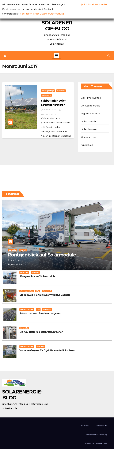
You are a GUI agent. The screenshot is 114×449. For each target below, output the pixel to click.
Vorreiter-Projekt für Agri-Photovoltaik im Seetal (47, 350)
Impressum (101, 426)
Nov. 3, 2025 (16, 260)
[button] (108, 55)
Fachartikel (61, 91)
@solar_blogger (18, 264)
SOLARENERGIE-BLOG (57, 26)
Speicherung (46, 95)
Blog (37, 291)
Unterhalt (87, 144)
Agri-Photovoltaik (91, 97)
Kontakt (85, 426)
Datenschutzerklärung (96, 435)
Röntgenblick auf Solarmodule (42, 255)
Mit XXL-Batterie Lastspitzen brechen (41, 332)
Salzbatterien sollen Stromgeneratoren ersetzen (53, 105)
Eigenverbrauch (90, 113)
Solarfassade (88, 121)
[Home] (5, 55)
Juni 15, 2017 (50, 110)
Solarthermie (89, 129)
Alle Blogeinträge (48, 91)
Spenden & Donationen (96, 444)
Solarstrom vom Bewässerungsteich (40, 313)
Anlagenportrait (90, 105)
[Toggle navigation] (56, 55)
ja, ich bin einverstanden (94, 4)
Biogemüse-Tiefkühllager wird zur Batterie (44, 295)
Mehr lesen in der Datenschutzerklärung (42, 13)
